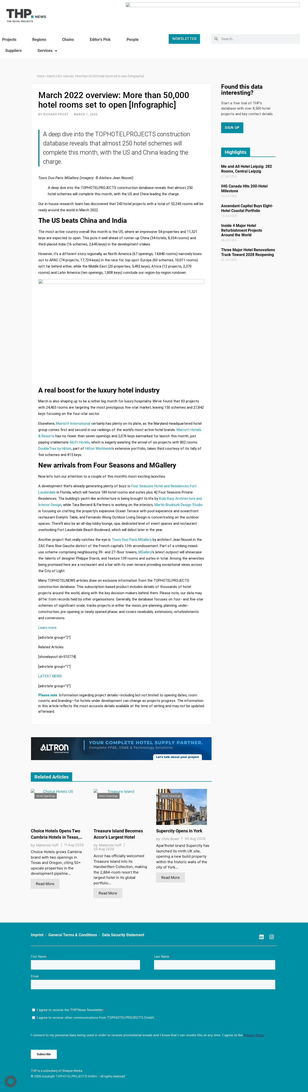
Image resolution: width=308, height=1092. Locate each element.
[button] (10, 1081)
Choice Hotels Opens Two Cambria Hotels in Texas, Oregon (55, 837)
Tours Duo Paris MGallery (132, 539)
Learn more (47, 627)
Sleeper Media (72, 1071)
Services (45, 50)
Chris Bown (170, 839)
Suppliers (13, 50)
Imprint (37, 935)
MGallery (145, 552)
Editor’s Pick (100, 39)
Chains (68, 39)
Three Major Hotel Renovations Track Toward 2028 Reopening (248, 252)
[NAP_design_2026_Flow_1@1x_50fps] (213, 13)
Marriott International (73, 423)
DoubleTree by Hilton (54, 448)
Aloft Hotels (80, 442)
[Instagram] (271, 937)
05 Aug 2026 (104, 849)
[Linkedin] (261, 937)
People (133, 39)
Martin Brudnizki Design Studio (178, 505)
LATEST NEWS (50, 676)
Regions (39, 39)
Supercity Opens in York (179, 830)
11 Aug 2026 (74, 845)
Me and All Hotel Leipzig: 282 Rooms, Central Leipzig (246, 168)
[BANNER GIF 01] (121, 748)
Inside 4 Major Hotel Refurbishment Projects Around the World (241, 230)
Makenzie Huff (47, 845)
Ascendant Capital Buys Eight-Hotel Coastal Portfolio (247, 208)
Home (40, 76)
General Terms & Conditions (72, 935)
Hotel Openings (45, 795)
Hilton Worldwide (98, 448)
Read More (45, 883)
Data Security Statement (123, 935)
